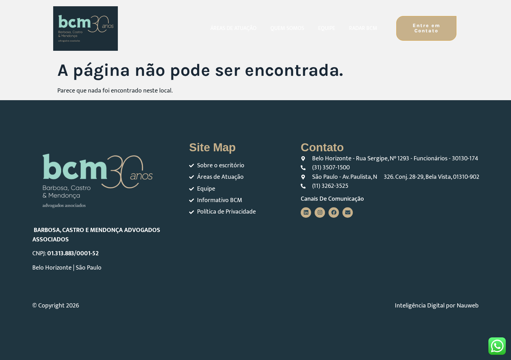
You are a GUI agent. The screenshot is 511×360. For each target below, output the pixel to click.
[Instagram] (320, 212)
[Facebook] (333, 212)
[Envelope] (347, 212)
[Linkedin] (306, 212)
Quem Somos (287, 28)
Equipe (326, 28)
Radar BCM (363, 28)
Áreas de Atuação (233, 28)
